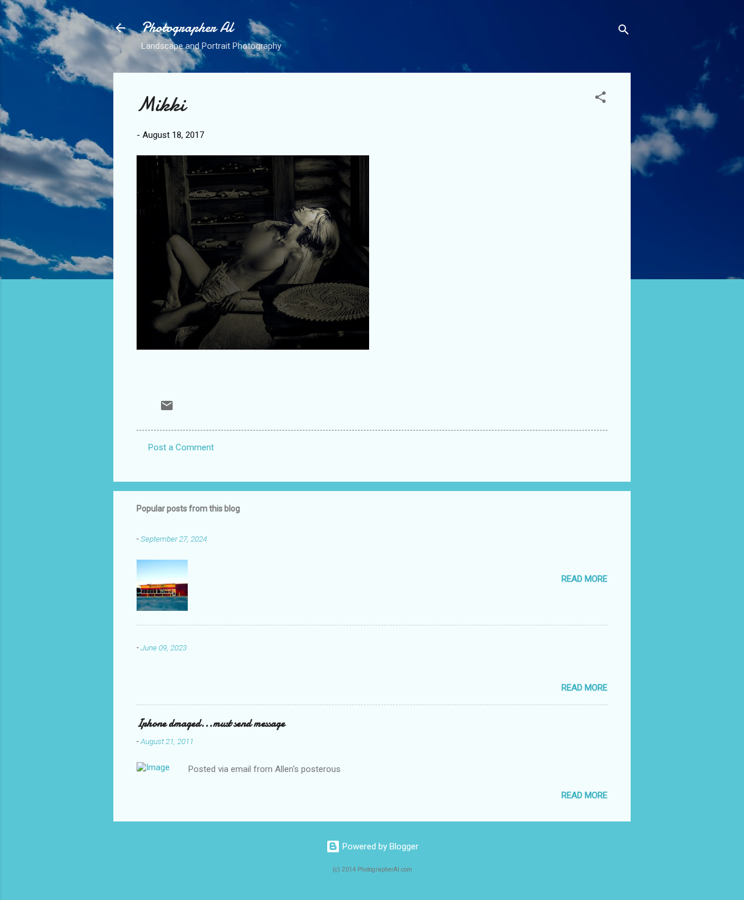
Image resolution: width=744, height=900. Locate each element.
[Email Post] (167, 409)
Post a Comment (181, 447)
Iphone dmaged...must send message (211, 723)
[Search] (624, 31)
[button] (600, 99)
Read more (584, 579)
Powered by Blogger (379, 846)
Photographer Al (187, 27)
